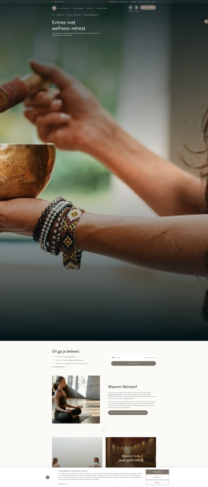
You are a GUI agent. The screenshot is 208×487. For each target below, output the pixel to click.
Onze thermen (78, 8)
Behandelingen (102, 8)
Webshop (140, 1)
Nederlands (60, 1)
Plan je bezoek (64, 8)
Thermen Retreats (114, 394)
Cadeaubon (133, 1)
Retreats (90, 8)
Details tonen (62, 483)
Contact (153, 1)
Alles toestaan (157, 472)
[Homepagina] (53, 15)
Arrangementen (60, 15)
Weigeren (157, 482)
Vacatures (147, 1)
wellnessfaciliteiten (70, 357)
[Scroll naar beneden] (104, 338)
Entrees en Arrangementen (74, 15)
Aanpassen (156, 477)
